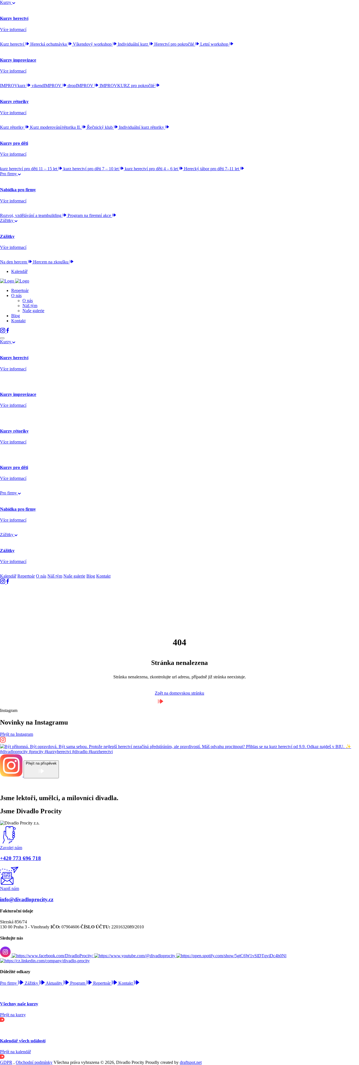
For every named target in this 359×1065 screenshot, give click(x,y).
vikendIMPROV (47, 85)
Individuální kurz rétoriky (142, 127)
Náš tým (29, 305)
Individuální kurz (133, 44)
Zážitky (7, 220)
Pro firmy (9, 173)
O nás (16, 295)
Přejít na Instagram (16, 734)
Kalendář (19, 271)
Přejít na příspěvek (41, 763)
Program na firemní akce (90, 215)
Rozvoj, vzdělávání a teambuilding (31, 215)
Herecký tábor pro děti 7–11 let (212, 168)
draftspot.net (191, 1062)
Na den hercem (14, 262)
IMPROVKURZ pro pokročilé (128, 85)
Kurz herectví (12, 44)
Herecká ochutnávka (49, 44)
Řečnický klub (100, 127)
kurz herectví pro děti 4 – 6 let (152, 168)
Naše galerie (33, 310)
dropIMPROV (81, 85)
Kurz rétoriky (12, 127)
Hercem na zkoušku (51, 262)
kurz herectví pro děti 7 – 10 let (91, 168)
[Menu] (2, 338)
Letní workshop (214, 44)
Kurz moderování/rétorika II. (56, 127)
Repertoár (20, 290)
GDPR (6, 1062)
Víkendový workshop (93, 44)
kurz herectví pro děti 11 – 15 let (29, 168)
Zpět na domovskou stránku (179, 693)
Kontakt (18, 320)
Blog (15, 315)
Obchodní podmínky (34, 1062)
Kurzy (6, 2)
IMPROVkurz (13, 85)
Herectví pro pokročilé (174, 44)
